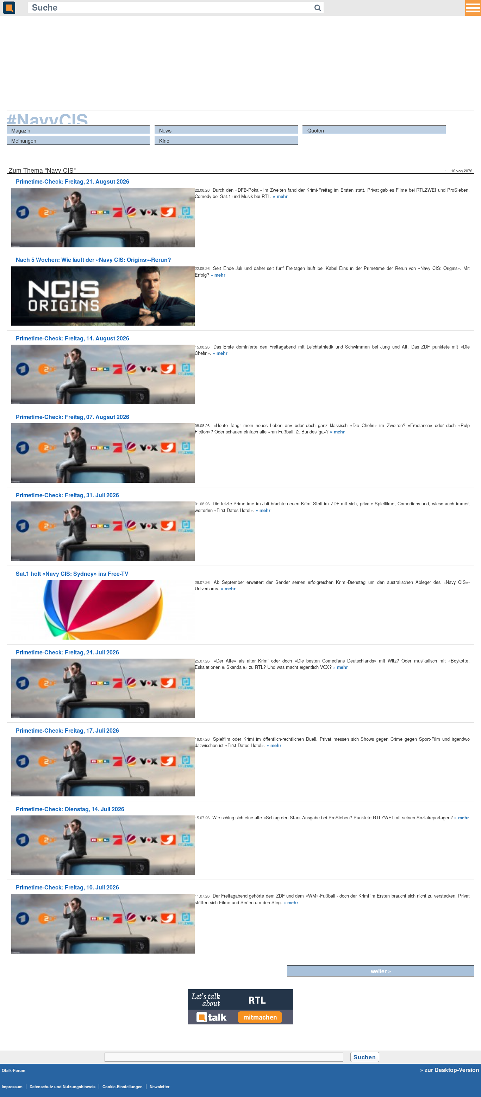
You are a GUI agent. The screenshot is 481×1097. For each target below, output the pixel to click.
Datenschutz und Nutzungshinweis (62, 1086)
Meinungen (23, 140)
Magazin (20, 130)
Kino (164, 140)
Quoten (315, 130)
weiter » (381, 971)
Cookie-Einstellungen (122, 1086)
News (165, 130)
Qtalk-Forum (13, 1070)
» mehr (280, 196)
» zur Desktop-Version (449, 1070)
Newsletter (159, 1086)
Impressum (12, 1086)
